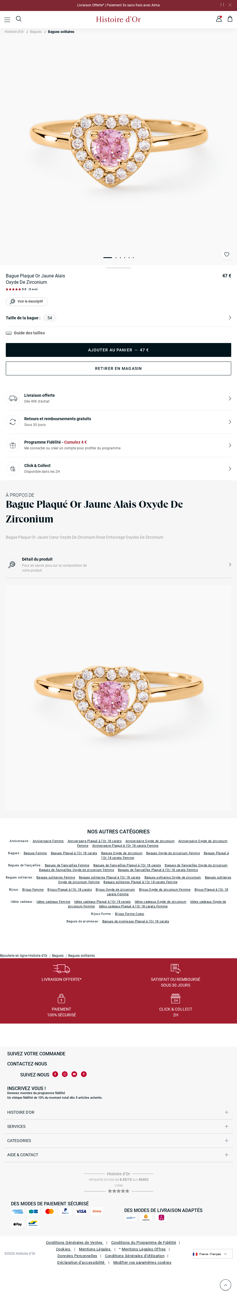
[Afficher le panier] (230, 19)
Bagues (36, 32)
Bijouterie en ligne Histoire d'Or (23, 956)
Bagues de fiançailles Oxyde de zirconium (196, 865)
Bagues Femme (35, 853)
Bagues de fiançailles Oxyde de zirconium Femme (76, 870)
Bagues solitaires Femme (55, 877)
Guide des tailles (29, 333)
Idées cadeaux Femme (53, 902)
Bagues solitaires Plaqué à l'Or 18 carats (109, 877)
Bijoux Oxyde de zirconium (115, 890)
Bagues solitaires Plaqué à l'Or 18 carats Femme (140, 882)
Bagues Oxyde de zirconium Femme (173, 853)
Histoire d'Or (14, 32)
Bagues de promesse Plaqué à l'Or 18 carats (135, 921)
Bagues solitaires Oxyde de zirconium (173, 877)
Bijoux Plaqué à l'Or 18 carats (69, 890)
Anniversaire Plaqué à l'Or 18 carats (95, 841)
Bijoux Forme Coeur (130, 914)
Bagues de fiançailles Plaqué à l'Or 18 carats (127, 865)
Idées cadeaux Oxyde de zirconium (160, 902)
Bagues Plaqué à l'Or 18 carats (74, 853)
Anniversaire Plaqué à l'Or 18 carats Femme (125, 846)
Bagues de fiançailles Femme (67, 865)
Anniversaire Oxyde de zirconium (150, 841)
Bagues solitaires (61, 32)
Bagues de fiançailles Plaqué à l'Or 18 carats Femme (158, 870)
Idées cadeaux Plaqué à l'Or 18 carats (102, 902)
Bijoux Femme (33, 890)
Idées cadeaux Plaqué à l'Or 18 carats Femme (133, 906)
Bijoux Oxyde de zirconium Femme (165, 890)
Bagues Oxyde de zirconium (121, 853)
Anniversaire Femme (48, 841)
